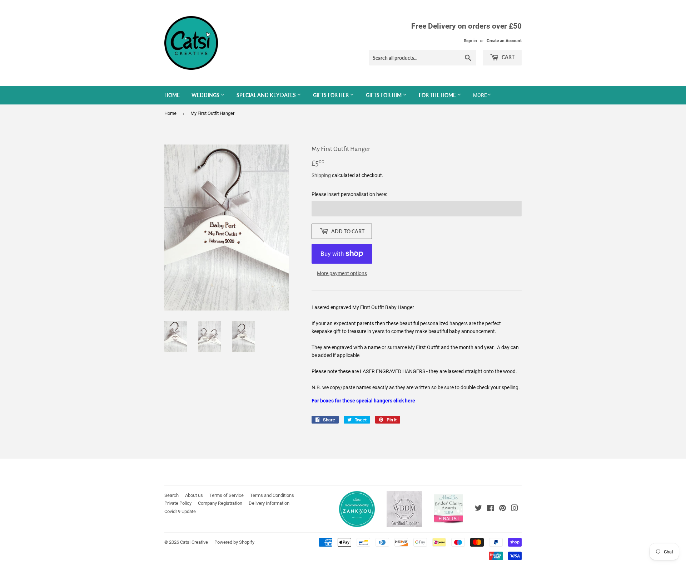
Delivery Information (269, 503)
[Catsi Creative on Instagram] (514, 509)
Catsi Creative (194, 542)
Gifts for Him (384, 95)
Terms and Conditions (272, 495)
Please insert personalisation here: (349, 194)
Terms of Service (226, 495)
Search (171, 495)
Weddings (206, 95)
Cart (507, 57)
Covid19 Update (180, 511)
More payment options (342, 273)
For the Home (438, 95)
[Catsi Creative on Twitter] (478, 509)
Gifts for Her (331, 95)
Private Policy (178, 503)
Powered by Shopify (234, 542)
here (410, 401)
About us (194, 495)
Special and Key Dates (267, 95)
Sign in (470, 40)
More (480, 95)
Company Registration (220, 503)
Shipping (321, 175)
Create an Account (504, 40)
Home (172, 95)
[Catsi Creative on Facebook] (490, 509)
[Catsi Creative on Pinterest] (502, 509)
